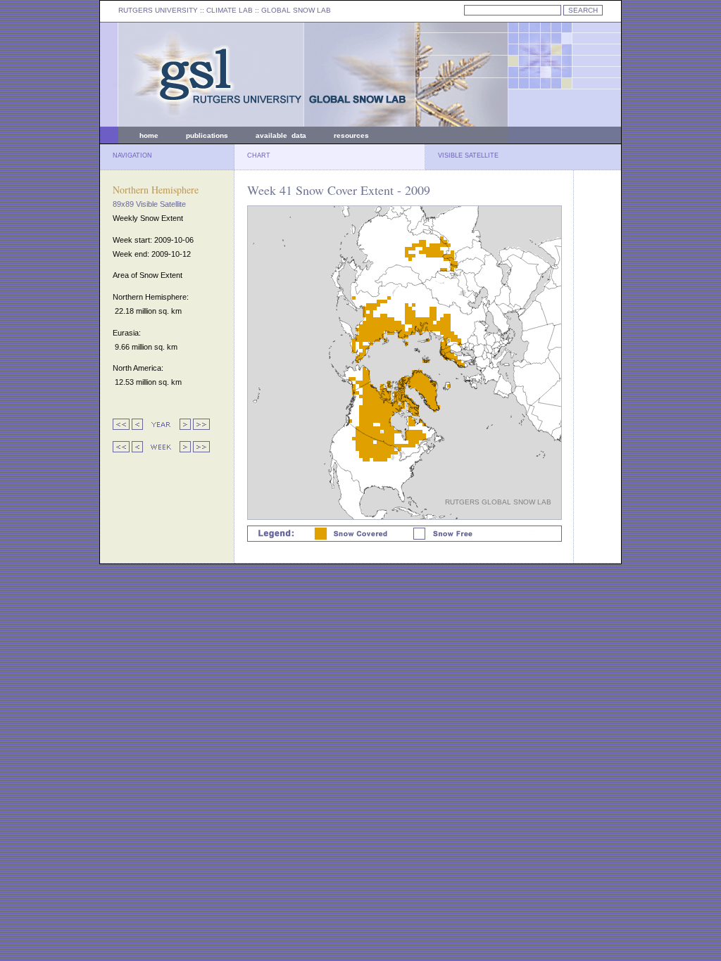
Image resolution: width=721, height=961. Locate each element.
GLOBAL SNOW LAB (296, 10)
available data (281, 135)
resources (351, 135)
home (148, 135)
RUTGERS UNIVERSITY (158, 10)
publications (207, 135)
